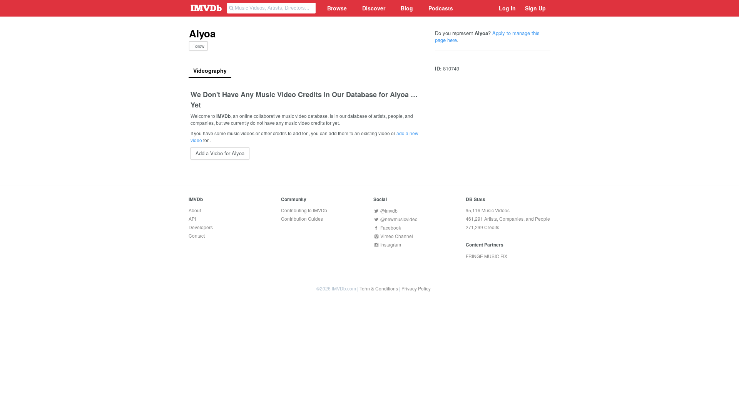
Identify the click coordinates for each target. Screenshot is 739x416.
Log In (507, 8)
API (192, 218)
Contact (197, 235)
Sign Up (535, 8)
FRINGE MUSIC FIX (486, 256)
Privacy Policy (416, 288)
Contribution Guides (302, 218)
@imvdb (388, 210)
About (195, 210)
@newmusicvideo (398, 219)
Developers (201, 227)
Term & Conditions (378, 288)
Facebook (390, 227)
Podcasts (440, 8)
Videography (210, 70)
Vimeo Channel (396, 236)
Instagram (390, 244)
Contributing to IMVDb (304, 210)
